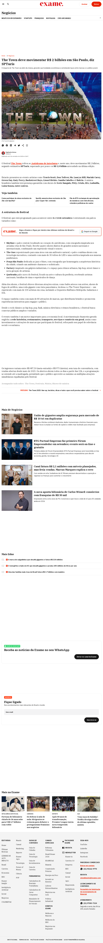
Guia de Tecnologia (33, 855)
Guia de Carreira (32, 868)
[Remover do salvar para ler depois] (27, 145)
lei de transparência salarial (74, 939)
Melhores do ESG (50, 921)
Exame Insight (4, 882)
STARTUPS (28, 18)
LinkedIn (83, 849)
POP (17, 878)
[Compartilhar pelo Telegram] (15, 145)
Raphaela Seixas (11, 152)
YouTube (83, 844)
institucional (12, 939)
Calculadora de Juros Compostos (35, 892)
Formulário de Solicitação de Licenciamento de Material (90, 891)
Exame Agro (18, 858)
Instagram (84, 853)
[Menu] (3, 4)
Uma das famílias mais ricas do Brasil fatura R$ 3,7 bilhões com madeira (36, 572)
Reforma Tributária (49, 849)
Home (3, 56)
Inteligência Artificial (6, 888)
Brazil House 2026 (50, 855)
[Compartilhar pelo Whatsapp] (3, 145)
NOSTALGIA (50, 18)
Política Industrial (49, 900)
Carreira (5, 869)
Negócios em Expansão (50, 927)
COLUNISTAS (6, 902)
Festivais (39, 383)
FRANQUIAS (39, 18)
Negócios (9, 13)
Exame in (69, 857)
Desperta (68, 865)
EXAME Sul (49, 861)
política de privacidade (54, 939)
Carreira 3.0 (69, 861)
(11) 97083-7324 (90, 903)
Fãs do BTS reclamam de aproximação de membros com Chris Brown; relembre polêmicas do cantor (84, 200)
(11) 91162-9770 (90, 869)
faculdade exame (69, 841)
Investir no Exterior (49, 880)
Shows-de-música (60, 383)
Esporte (19, 853)
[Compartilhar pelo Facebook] (7, 145)
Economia (5, 873)
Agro (67, 881)
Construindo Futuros (50, 870)
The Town (30, 383)
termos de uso (24, 939)
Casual (18, 844)
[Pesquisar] (8, 4)
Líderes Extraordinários (51, 887)
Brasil (4, 865)
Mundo (18, 840)
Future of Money (19, 868)
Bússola (48, 865)
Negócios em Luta (50, 893)
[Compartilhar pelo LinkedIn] (11, 145)
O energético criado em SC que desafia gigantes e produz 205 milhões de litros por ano (42, 566)
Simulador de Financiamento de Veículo (35, 901)
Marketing (20, 849)
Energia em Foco (51, 875)
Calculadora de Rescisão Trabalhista (35, 883)
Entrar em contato (87, 866)
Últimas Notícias (5, 850)
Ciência (19, 874)
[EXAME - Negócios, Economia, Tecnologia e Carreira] (51, 4)
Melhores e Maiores (49, 914)
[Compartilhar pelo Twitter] (19, 145)
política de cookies (37, 939)
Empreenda (69, 885)
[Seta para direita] (97, 17)
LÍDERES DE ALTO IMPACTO (6, 858)
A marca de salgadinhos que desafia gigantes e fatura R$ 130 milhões (35, 560)
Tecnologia (20, 863)
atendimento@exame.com (90, 878)
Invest (4, 894)
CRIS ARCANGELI (64, 18)
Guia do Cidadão (32, 849)
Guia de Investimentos (34, 862)
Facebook (84, 857)
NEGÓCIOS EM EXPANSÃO (12, 18)
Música (48, 383)
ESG (3, 877)
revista (68, 848)
